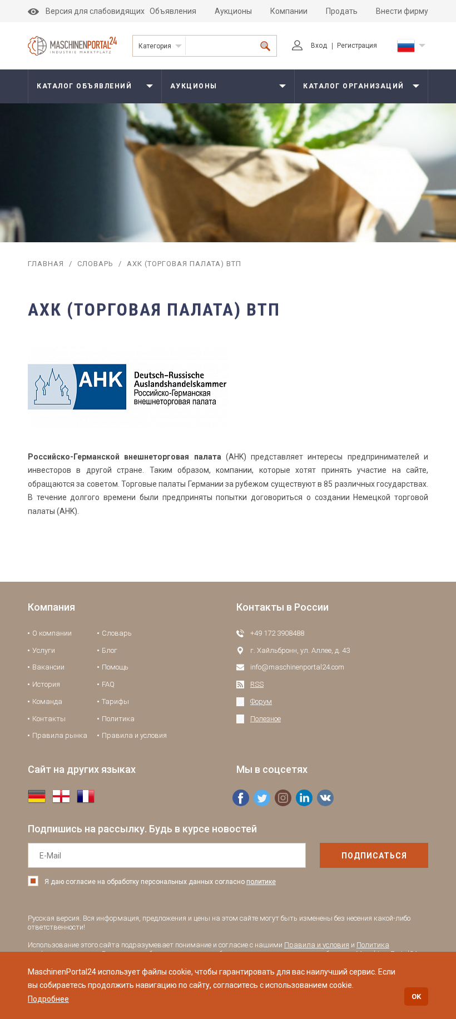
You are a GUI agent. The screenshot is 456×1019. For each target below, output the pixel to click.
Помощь (115, 667)
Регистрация (357, 45)
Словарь (95, 263)
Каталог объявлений (84, 86)
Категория (154, 46)
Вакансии (48, 667)
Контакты (49, 719)
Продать (342, 11)
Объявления (173, 11)
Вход (319, 45)
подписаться (374, 855)
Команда (47, 701)
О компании (52, 633)
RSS (257, 684)
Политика (118, 719)
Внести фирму (402, 11)
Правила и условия (134, 735)
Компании (289, 11)
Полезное (265, 719)
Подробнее (48, 999)
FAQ (108, 684)
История (46, 684)
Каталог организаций (353, 86)
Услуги (43, 650)
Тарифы (115, 701)
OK (416, 996)
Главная (46, 263)
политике (261, 882)
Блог (109, 650)
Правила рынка (59, 735)
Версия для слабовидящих (95, 11)
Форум (261, 701)
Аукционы (233, 11)
